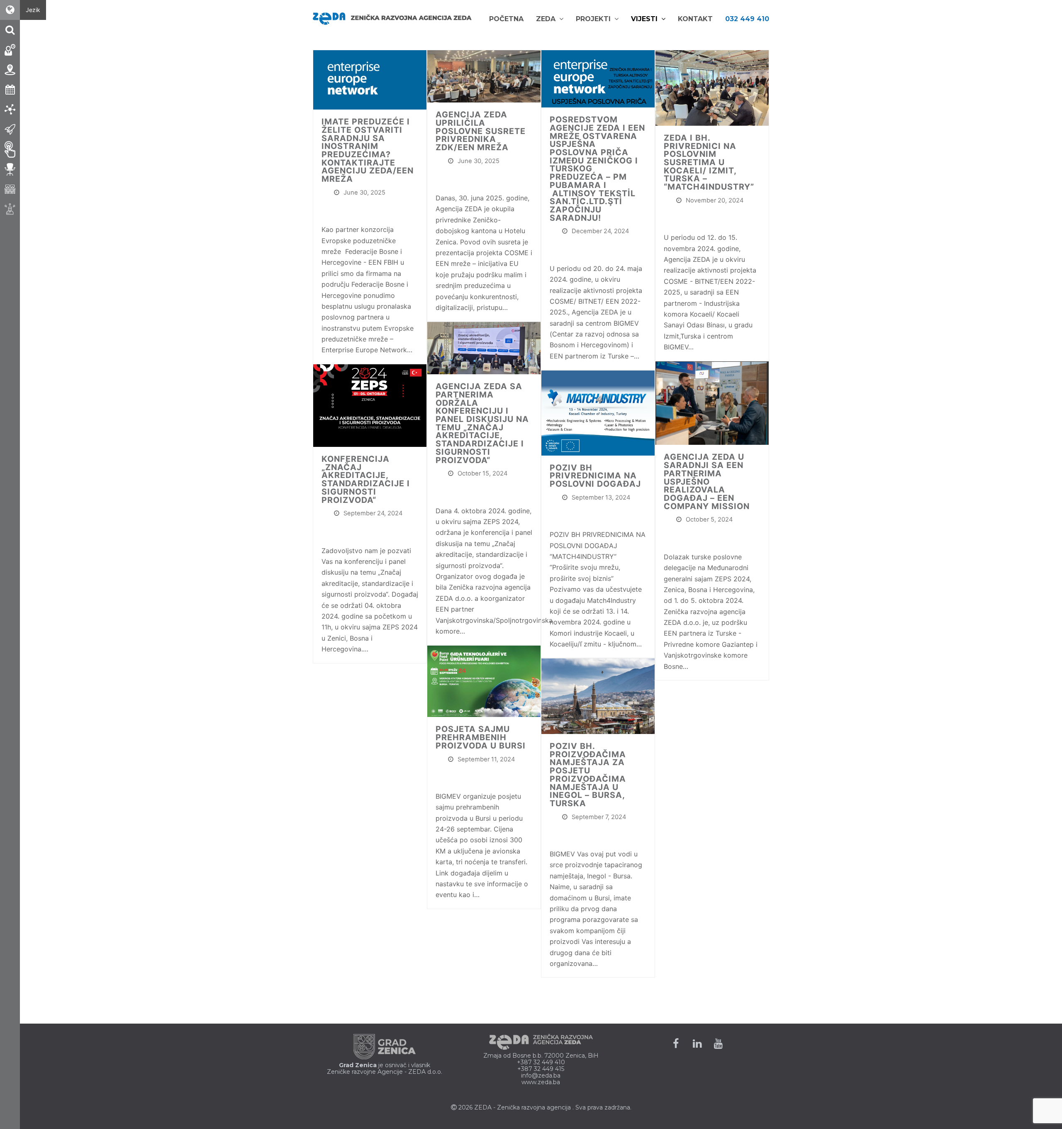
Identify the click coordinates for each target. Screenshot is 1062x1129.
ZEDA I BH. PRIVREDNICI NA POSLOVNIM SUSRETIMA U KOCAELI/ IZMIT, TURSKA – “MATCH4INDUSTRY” (709, 162)
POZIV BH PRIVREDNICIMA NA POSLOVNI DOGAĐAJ (595, 476)
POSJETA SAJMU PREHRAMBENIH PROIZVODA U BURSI (481, 737)
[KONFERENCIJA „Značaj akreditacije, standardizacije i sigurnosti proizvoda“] (369, 405)
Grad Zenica (358, 1065)
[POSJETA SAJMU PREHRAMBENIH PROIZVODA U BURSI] (484, 681)
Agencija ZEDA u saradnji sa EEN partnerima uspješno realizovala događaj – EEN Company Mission (707, 481)
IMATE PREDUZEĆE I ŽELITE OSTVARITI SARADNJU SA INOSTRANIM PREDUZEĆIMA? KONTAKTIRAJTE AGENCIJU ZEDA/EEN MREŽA (368, 150)
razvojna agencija (546, 1107)
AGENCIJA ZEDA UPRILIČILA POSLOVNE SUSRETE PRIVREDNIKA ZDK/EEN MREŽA (481, 131)
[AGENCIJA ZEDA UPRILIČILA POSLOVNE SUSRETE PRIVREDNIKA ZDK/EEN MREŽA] (484, 75)
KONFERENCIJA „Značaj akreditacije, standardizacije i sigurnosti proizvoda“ (366, 479)
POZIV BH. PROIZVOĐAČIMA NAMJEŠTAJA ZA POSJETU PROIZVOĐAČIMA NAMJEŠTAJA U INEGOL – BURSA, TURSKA (588, 774)
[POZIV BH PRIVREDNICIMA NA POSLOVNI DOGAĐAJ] (598, 412)
